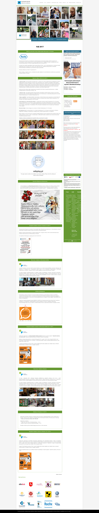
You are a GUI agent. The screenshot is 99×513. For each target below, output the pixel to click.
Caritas (73, 227)
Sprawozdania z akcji (55, 2)
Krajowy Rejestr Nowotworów (75, 203)
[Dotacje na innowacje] (72, 186)
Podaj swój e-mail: (68, 57)
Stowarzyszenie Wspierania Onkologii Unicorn (75, 210)
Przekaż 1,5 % (50, 39)
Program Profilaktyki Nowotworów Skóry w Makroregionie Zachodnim (74, 198)
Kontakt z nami (78, 2)
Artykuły (60, 2)
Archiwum (64, 2)
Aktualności (41, 2)
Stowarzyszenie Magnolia (75, 214)
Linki (67, 2)
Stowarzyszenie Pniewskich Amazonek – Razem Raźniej (75, 217)
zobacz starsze (59, 474)
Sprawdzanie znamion (61, 39)
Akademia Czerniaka (74, 221)
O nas (45, 2)
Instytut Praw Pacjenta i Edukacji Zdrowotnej (74, 224)
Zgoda (72, 511)
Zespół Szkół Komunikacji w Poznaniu (74, 235)
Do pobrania (49, 2)
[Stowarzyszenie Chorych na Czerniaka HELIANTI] (24, 2)
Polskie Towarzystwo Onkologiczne (74, 206)
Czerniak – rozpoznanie (38, 39)
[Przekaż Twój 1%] (76, 101)
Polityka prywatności (72, 2)
